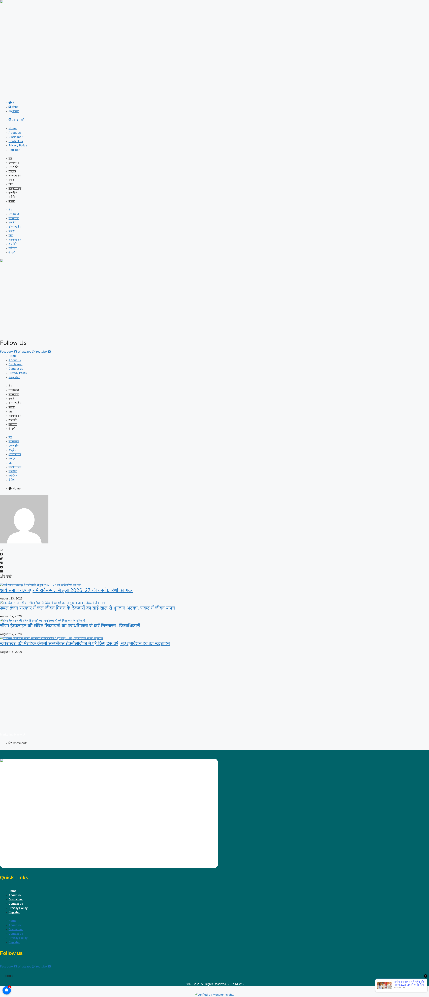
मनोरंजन (13, 196)
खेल (11, 184)
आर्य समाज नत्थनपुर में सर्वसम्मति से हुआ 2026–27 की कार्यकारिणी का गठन (66, 590)
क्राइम (12, 179)
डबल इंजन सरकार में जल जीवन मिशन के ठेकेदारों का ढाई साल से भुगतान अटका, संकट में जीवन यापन (87, 608)
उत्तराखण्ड (14, 162)
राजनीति (13, 192)
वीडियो (12, 201)
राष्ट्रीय (12, 171)
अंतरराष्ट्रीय (15, 175)
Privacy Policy (18, 145)
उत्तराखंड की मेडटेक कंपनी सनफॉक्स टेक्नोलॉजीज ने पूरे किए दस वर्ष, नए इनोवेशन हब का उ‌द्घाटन (85, 643)
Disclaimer (15, 137)
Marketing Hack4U (12, 734)
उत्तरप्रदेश (14, 167)
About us (15, 132)
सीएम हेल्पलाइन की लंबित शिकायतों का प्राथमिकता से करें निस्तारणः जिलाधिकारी (70, 625)
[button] (214, 550)
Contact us (16, 141)
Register (14, 149)
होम (10, 158)
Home (13, 128)
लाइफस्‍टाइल (15, 188)
